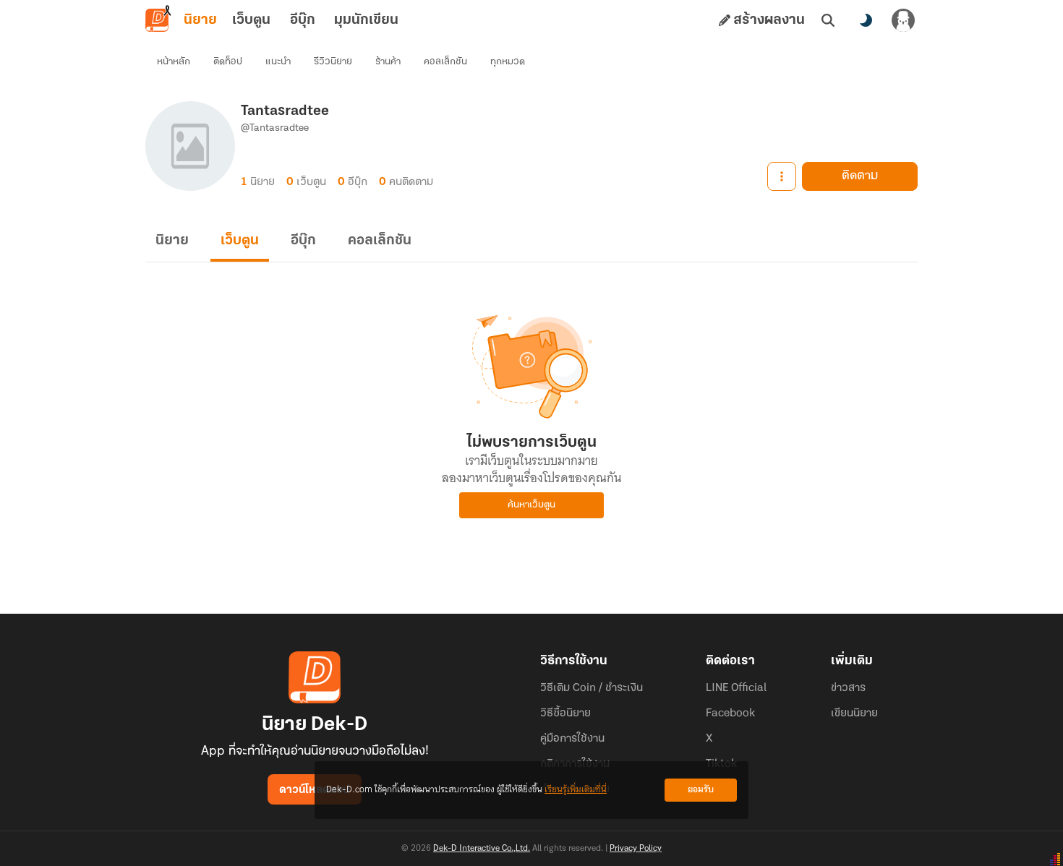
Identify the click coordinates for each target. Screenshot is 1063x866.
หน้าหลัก (173, 61)
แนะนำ (278, 61)
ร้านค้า (388, 61)
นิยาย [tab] (200, 20)
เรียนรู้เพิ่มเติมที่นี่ (576, 789)
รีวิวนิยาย (333, 61)
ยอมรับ (701, 789)
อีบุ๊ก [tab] (302, 20)
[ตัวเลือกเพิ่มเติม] (781, 176)
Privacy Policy (636, 848)
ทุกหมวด (507, 61)
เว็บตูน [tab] (251, 20)
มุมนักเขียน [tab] (366, 20)
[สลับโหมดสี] (865, 20)
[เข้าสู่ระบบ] (903, 20)
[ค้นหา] (828, 20)
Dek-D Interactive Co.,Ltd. (481, 848)
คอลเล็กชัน (445, 61)
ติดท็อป (227, 61)
